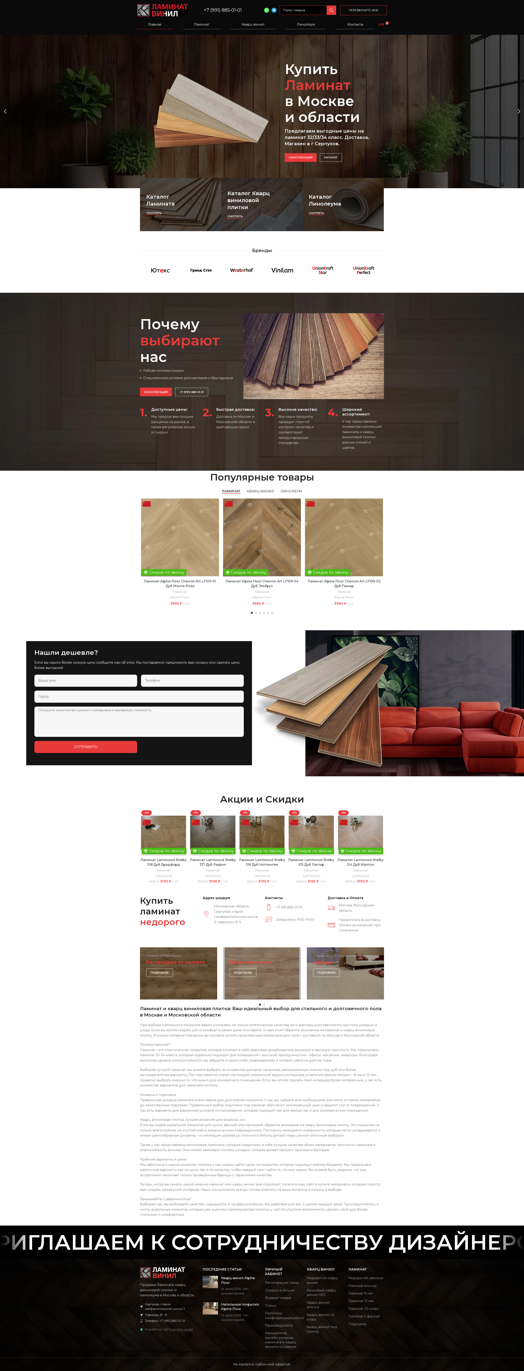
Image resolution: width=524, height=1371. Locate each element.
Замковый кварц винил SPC (321, 1292)
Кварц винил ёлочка (318, 1305)
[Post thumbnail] (210, 1286)
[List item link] (168, 1321)
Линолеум (306, 24)
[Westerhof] (241, 270)
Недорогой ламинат (365, 1278)
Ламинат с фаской (364, 1316)
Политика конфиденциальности (284, 1315)
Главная (154, 24)
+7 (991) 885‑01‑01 (223, 10)
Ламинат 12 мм (361, 1301)
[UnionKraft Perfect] (363, 270)
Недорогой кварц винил (322, 1280)
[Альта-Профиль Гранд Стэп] (201, 270)
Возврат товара (278, 1298)
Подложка (357, 1324)
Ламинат (201, 24)
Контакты (355, 24)
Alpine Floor (180, 597)
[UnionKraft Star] (323, 270)
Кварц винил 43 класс (321, 1317)
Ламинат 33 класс (363, 1309)
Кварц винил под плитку (322, 1329)
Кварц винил (253, 24)
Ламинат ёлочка (362, 1286)
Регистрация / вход (282, 1283)
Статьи (271, 1306)
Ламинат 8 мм (360, 1293)
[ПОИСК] (331, 10)
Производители (279, 1325)
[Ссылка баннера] (180, 204)
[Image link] (162, 1272)
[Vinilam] (282, 270)
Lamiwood (163, 876)
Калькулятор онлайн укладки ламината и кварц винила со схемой (280, 1340)
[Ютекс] (160, 270)
